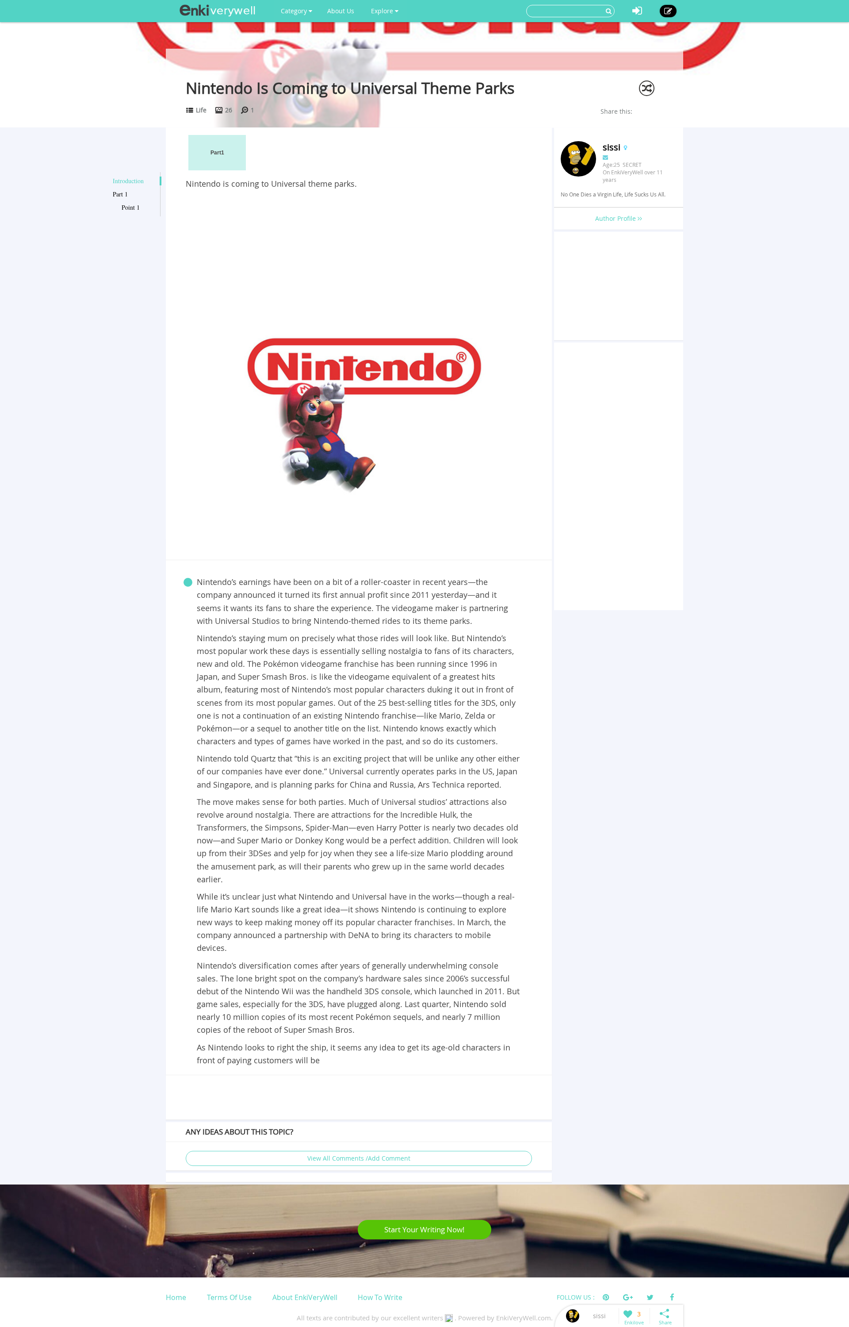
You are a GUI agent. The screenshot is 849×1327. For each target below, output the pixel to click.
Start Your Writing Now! (424, 1229)
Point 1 (131, 207)
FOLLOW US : (576, 1297)
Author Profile (616, 218)
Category (295, 11)
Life (201, 110)
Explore (383, 11)
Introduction (128, 181)
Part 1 (120, 194)
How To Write (380, 1297)
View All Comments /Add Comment (358, 1158)
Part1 (217, 153)
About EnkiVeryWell (304, 1297)
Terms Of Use (229, 1297)
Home (176, 1297)
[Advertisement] (359, 257)
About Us (340, 11)
